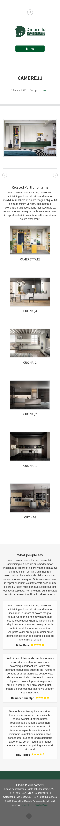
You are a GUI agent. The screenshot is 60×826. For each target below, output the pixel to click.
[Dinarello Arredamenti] (30, 36)
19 (12, 90)
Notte (46, 90)
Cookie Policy (41, 805)
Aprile (17, 90)
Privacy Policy (27, 805)
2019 (23, 90)
